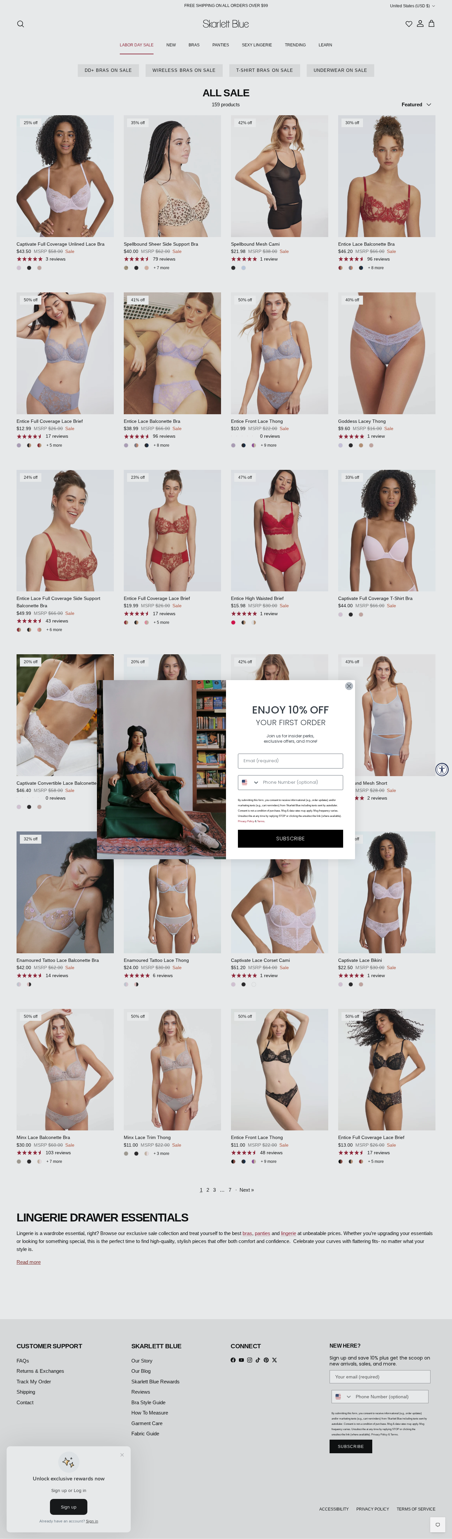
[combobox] (249, 782)
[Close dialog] (349, 686)
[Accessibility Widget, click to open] (442, 769)
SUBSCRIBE (290, 838)
